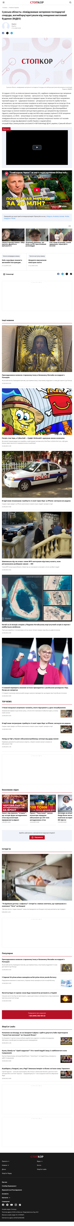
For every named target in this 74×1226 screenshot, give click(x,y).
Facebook (55, 216)
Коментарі (9, 274)
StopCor (14, 24)
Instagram (7, 218)
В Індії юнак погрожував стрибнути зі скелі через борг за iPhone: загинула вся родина (36, 501)
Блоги (39, 1165)
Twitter (67, 216)
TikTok (13, 218)
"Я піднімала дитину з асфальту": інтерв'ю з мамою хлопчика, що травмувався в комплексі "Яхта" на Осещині (34, 905)
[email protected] (19, 1218)
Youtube (61, 216)
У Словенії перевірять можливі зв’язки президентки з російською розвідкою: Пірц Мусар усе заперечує (35, 689)
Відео (39, 1161)
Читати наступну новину (37, 256)
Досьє (4, 1169)
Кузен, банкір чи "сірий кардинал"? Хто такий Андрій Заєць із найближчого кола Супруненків (34, 1051)
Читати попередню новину (11, 256)
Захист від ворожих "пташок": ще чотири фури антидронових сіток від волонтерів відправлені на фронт (14, 816)
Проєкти (5, 1161)
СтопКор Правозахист (9, 1186)
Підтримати (38, 837)
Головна (4, 8)
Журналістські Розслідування (12, 1190)
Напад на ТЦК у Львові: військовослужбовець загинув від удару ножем (30, 739)
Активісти (5, 1194)
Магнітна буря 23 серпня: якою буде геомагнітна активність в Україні (29, 993)
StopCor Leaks (8, 1026)
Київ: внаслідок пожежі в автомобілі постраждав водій (12, 262)
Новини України (14, 8)
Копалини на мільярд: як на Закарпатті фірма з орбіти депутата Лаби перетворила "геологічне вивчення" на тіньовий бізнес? (35, 1034)
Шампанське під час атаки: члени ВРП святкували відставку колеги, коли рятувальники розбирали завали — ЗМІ (31, 562)
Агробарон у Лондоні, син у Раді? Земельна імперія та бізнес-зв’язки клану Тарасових (36, 1068)
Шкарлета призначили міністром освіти (37, 261)
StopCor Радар (7, 1173)
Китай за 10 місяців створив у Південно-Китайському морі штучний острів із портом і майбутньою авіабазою (36, 625)
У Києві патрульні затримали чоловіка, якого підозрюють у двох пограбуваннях (34, 707)
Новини (4, 1165)
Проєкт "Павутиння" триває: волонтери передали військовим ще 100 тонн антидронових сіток (41, 816)
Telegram (49, 216)
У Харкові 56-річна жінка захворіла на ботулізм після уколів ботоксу (29, 977)
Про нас (4, 1182)
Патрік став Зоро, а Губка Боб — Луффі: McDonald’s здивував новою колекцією (33, 438)
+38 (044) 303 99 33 (37, 1016)
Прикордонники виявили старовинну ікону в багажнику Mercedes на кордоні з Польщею (33, 376)
